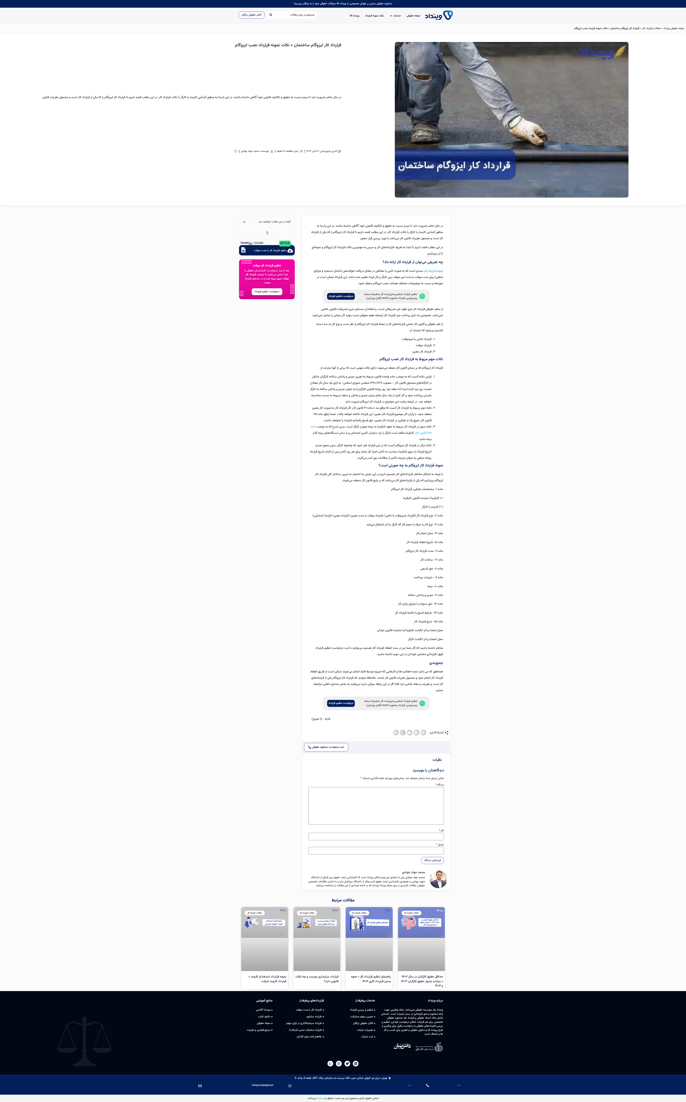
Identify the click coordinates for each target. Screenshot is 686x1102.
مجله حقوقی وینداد (673, 28)
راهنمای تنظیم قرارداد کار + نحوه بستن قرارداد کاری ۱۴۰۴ (371, 979)
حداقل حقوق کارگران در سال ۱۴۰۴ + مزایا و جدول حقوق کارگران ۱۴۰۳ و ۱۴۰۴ (422, 981)
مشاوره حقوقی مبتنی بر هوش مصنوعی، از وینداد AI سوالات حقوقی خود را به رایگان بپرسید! (343, 4)
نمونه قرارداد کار (433, 271)
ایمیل (440, 844)
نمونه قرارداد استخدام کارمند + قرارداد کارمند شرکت (267, 979)
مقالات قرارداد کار (651, 28)
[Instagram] (339, 1063)
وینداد (320, 1098)
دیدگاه (439, 784)
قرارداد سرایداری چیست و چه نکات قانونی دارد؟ (317, 979)
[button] (423, 732)
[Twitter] (347, 1063)
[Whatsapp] (330, 1063)
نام (441, 830)
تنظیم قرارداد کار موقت (267, 265)
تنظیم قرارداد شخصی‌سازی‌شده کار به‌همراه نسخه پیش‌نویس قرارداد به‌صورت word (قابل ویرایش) (390, 296)
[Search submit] (271, 15)
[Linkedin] (356, 1063)
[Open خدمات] (391, 16)
